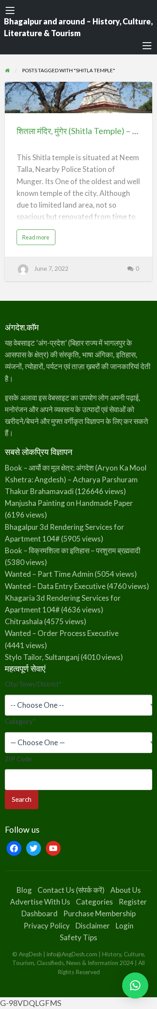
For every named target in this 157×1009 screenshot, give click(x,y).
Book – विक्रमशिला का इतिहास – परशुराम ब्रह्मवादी (72, 550)
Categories (94, 901)
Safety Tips (78, 937)
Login (124, 925)
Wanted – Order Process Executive (62, 633)
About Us (125, 890)
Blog (24, 890)
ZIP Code (18, 759)
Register (133, 901)
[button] (135, 985)
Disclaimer (92, 925)
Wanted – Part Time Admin (49, 573)
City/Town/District (33, 684)
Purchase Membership (99, 913)
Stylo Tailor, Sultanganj (42, 657)
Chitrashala (24, 621)
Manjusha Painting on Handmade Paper (69, 503)
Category (20, 721)
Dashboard (39, 913)
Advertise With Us (40, 901)
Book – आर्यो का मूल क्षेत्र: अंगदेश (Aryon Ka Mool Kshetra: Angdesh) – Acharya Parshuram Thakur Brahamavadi (76, 479)
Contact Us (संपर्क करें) (71, 890)
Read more (38, 239)
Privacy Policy (47, 925)
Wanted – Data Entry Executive (55, 586)
